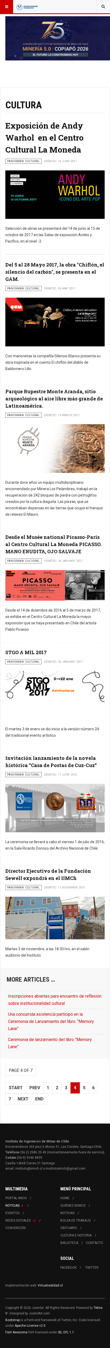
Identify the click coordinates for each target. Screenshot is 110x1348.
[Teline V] (27, 6)
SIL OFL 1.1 (66, 1332)
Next (23, 1098)
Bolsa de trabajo (75, 1220)
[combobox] (103, 6)
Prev (34, 1087)
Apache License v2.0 (30, 1325)
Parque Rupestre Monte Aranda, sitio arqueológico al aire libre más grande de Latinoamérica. (54, 398)
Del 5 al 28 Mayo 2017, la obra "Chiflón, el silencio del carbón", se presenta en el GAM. (54, 271)
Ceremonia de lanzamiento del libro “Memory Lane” (50, 1043)
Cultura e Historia (76, 1235)
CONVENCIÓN (15, 1228)
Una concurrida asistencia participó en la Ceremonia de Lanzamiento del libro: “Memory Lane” (51, 1021)
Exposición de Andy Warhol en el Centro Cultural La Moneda (44, 137)
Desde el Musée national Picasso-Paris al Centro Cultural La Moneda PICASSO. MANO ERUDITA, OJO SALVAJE (53, 544)
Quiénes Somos (72, 1205)
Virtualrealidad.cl (50, 1285)
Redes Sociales (18, 1220)
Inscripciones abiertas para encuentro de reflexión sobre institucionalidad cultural (54, 1000)
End (39, 1098)
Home (64, 1198)
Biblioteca (69, 1243)
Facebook (68, 1267)
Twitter (92, 1267)
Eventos (12, 1213)
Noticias (12, 1205)
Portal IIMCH (16, 1198)
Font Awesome (16, 1332)
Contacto (94, 1243)
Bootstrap (12, 1320)
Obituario (68, 1228)
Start (16, 1087)
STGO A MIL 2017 (26, 652)
